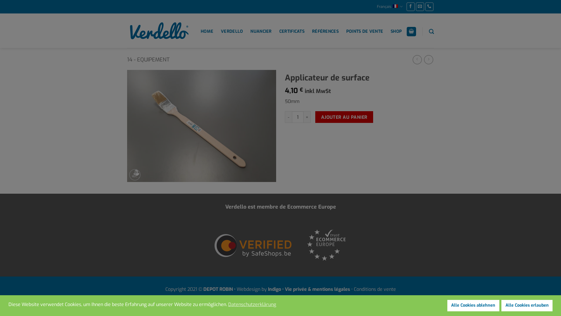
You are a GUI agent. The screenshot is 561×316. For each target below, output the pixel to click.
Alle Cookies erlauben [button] (527, 305)
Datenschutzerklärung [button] (252, 304)
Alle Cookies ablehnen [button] (473, 305)
